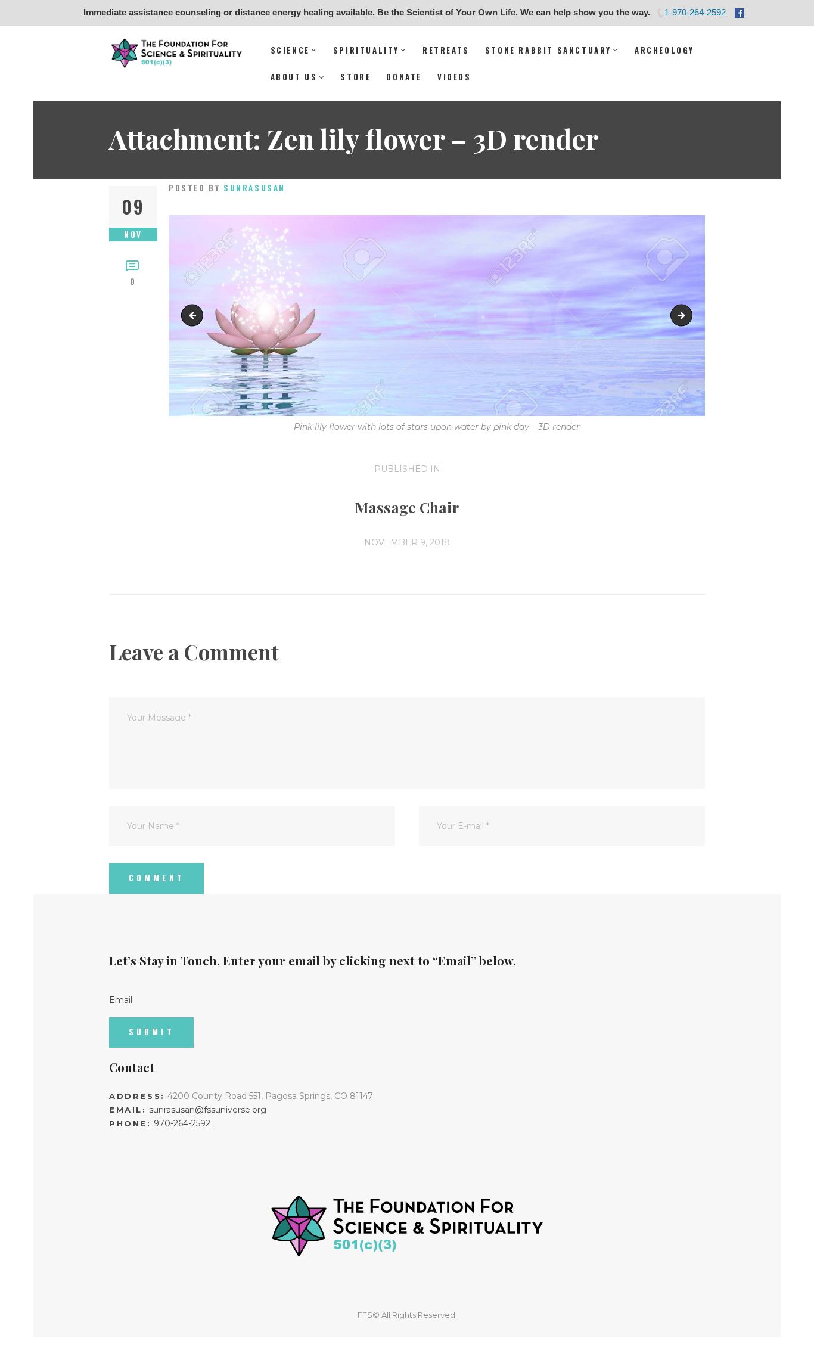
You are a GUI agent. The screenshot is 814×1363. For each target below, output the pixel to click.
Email (120, 999)
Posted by (227, 188)
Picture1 (194, 315)
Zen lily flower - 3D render (687, 315)
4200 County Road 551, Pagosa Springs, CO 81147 (270, 1096)
